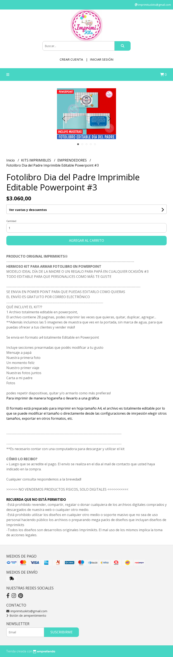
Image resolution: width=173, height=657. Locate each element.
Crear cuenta (71, 59)
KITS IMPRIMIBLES (36, 160)
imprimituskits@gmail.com (28, 611)
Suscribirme (61, 632)
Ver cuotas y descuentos (28, 210)
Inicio (11, 160)
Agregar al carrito (86, 240)
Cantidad (11, 221)
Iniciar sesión (101, 59)
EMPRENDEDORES (72, 160)
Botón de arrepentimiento (27, 616)
